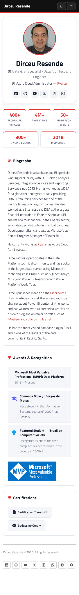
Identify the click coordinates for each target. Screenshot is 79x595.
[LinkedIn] (16, 94)
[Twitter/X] (44, 94)
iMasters (14, 319)
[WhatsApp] (63, 94)
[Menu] (71, 6)
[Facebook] (71, 565)
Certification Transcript (32, 512)
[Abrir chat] (61, 6)
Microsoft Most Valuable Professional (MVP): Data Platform (39, 374)
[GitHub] (25, 94)
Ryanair (62, 83)
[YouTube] (35, 94)
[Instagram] (54, 94)
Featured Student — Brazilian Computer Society (41, 432)
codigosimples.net (38, 319)
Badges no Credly (29, 525)
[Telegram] (62, 565)
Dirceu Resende (17, 6)
